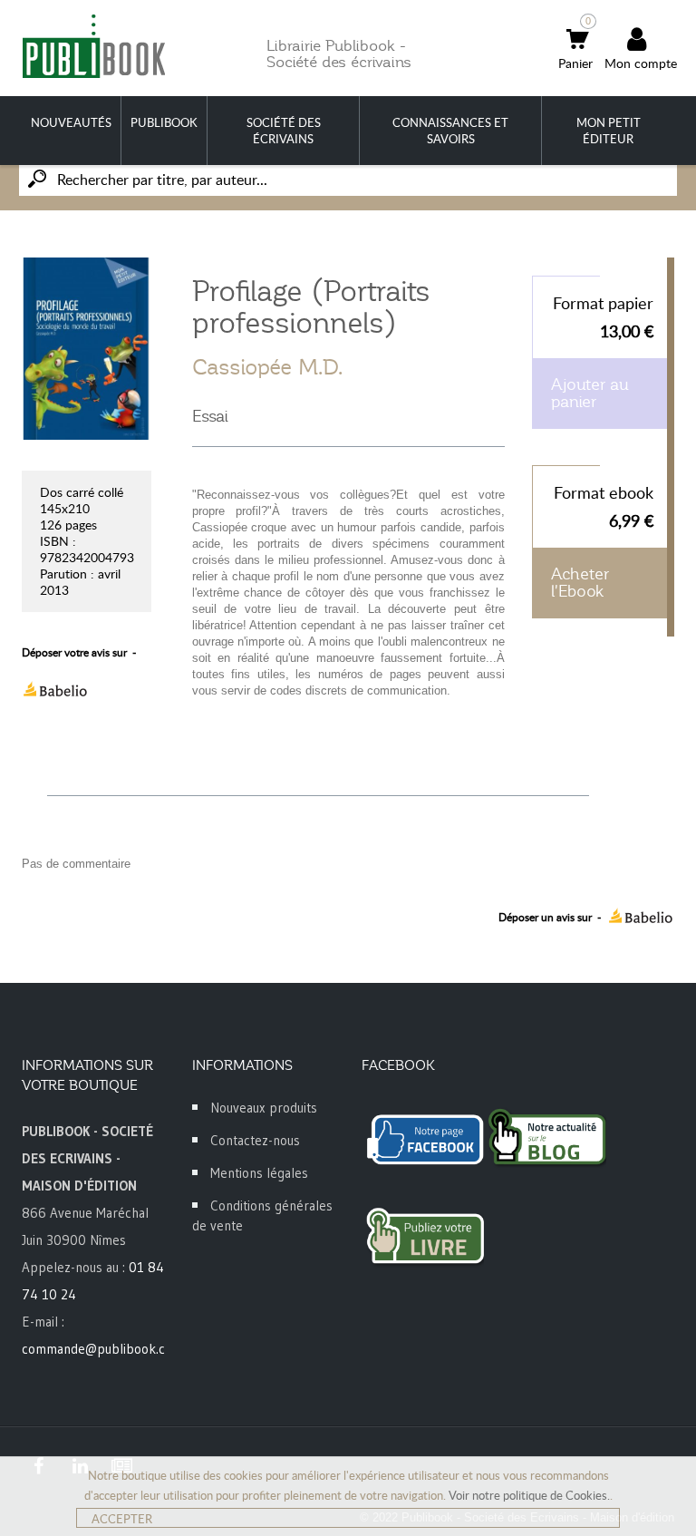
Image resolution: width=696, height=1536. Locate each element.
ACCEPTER (122, 1519)
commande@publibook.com (102, 1348)
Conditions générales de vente (262, 1215)
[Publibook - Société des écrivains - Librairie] (93, 46)
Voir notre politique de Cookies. (529, 1495)
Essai (210, 416)
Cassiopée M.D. (267, 367)
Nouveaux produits (263, 1107)
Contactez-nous (255, 1140)
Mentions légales (259, 1172)
